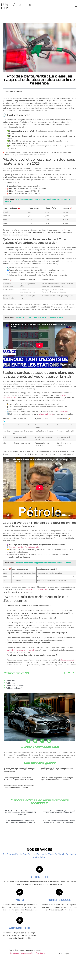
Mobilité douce (59, 900)
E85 (65, 230)
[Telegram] (49, 741)
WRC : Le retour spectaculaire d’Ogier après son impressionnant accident (57, 778)
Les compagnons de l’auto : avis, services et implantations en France (18, 778)
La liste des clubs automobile (21, 953)
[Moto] (19, 892)
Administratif (20, 928)
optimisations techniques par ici (20, 650)
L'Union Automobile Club (16, 6)
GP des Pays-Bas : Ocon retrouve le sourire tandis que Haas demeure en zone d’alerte (19, 769)
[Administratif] (19, 920)
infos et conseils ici (67, 660)
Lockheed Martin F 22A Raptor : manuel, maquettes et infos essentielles (57, 769)
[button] (76, 6)
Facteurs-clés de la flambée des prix (24, 547)
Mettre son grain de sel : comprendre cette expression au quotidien (19, 786)
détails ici (63, 412)
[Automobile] (39, 869)
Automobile (39, 877)
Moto (20, 900)
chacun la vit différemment (37, 590)
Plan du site (40, 953)
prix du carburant (46, 414)
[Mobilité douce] (59, 892)
